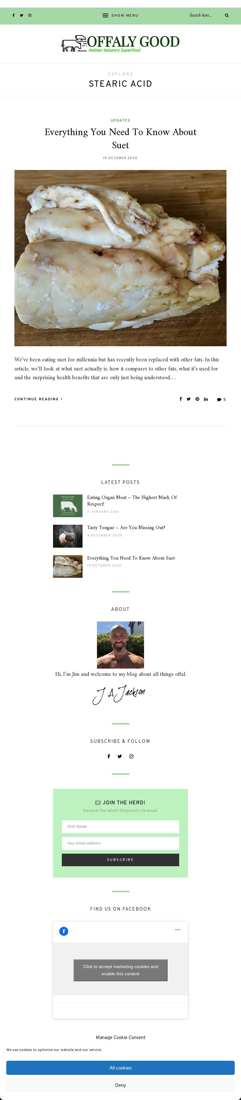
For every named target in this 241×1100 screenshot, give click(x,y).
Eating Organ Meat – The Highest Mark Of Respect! (132, 501)
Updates (121, 120)
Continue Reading (37, 399)
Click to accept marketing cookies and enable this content (120, 970)
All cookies (121, 1067)
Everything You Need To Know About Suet (120, 139)
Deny (120, 1085)
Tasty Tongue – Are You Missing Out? (126, 527)
